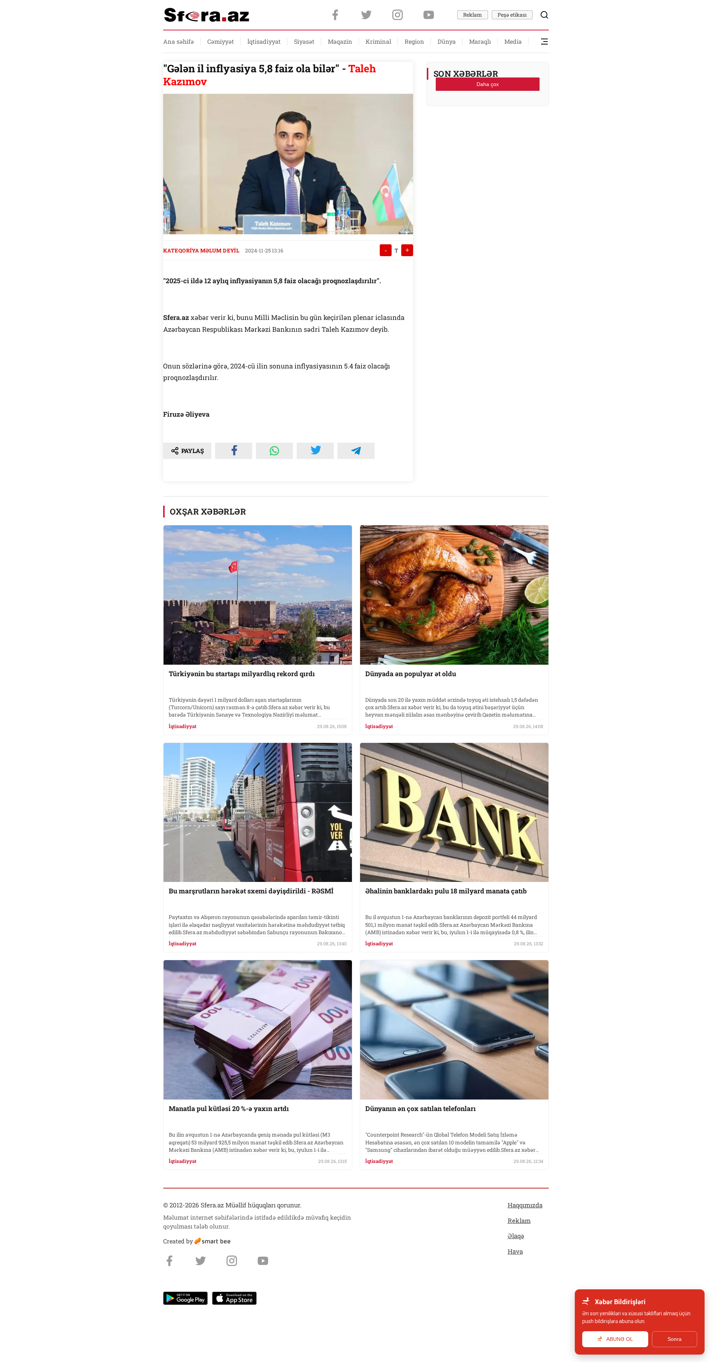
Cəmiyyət (220, 41)
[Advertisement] (487, 130)
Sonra (675, 1339)
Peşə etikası (512, 14)
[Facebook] (335, 15)
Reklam (472, 14)
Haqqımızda (525, 1205)
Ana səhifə (178, 41)
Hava (515, 1251)
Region (414, 41)
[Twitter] (366, 15)
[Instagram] (397, 15)
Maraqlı (480, 41)
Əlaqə (516, 1236)
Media (513, 41)
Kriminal (378, 41)
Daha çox (488, 84)
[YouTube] (428, 15)
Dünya (447, 41)
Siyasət (304, 41)
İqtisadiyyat (264, 41)
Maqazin (340, 41)
